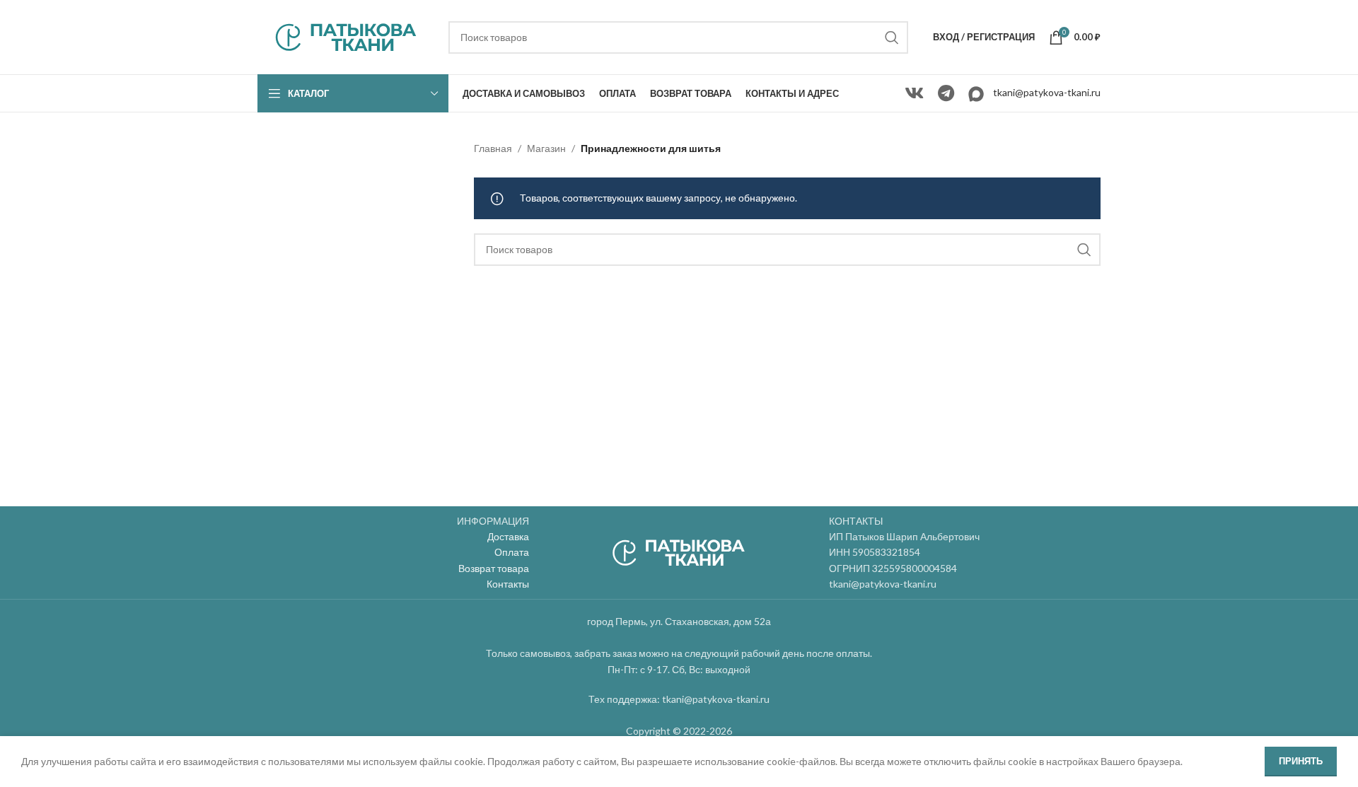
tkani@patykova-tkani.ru (1047, 92)
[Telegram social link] (946, 94)
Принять (1301, 760)
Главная (493, 148)
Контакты (508, 584)
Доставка (508, 536)
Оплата (511, 552)
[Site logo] (345, 36)
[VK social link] (914, 94)
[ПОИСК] (892, 37)
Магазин (546, 148)
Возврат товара (493, 568)
